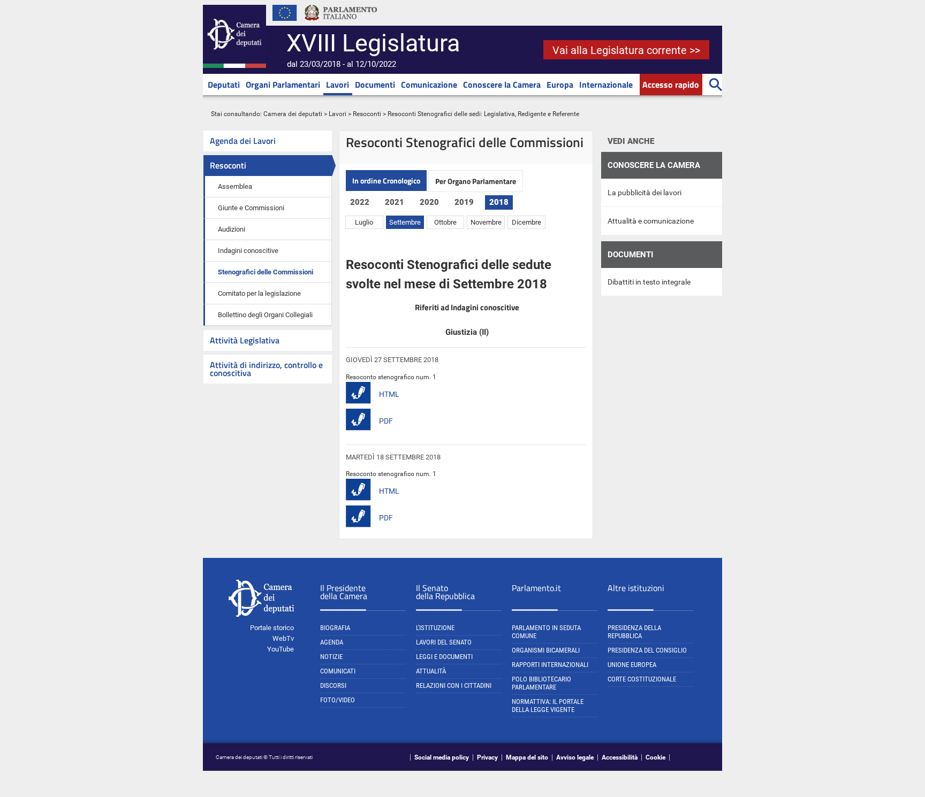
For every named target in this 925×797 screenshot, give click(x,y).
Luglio (364, 222)
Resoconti (367, 114)
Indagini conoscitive (248, 251)
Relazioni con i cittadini (453, 685)
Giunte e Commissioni (251, 208)
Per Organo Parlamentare (475, 181)
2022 (359, 202)
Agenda (331, 642)
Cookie (655, 757)
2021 (394, 202)
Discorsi (333, 685)
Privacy (487, 757)
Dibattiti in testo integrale (649, 282)
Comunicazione (429, 84)
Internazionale (606, 84)
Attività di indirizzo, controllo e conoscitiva (266, 368)
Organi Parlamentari (283, 84)
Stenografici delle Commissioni (265, 272)
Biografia (335, 628)
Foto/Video (337, 700)
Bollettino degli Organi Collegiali (265, 315)
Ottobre (445, 222)
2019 (464, 202)
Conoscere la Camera (502, 84)
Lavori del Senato (444, 642)
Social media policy (441, 757)
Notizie (331, 657)
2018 (499, 202)
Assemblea (235, 186)
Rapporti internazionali (550, 665)
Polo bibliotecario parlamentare (541, 683)
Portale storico (272, 628)
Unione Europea (632, 665)
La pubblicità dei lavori (644, 192)
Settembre (405, 222)
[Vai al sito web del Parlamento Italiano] (341, 23)
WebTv (283, 638)
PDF (386, 421)
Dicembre (526, 222)
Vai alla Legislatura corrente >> (626, 50)
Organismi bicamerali (546, 650)
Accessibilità (620, 757)
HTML (389, 394)
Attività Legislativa (244, 340)
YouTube (280, 649)
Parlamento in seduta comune (546, 632)
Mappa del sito (527, 757)
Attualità (431, 671)
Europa (560, 84)
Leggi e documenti (444, 657)
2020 (429, 202)
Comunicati (337, 671)
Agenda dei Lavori (243, 140)
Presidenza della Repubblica (634, 632)
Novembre (486, 222)
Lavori (337, 84)
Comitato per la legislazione (259, 293)
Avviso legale (575, 757)
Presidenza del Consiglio (647, 650)
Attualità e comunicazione (651, 221)
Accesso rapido (670, 84)
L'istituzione (435, 628)
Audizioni (231, 229)
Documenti (375, 84)
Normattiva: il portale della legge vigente (547, 706)
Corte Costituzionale (642, 679)
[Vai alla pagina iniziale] (234, 66)
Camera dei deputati (292, 114)
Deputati (224, 84)
